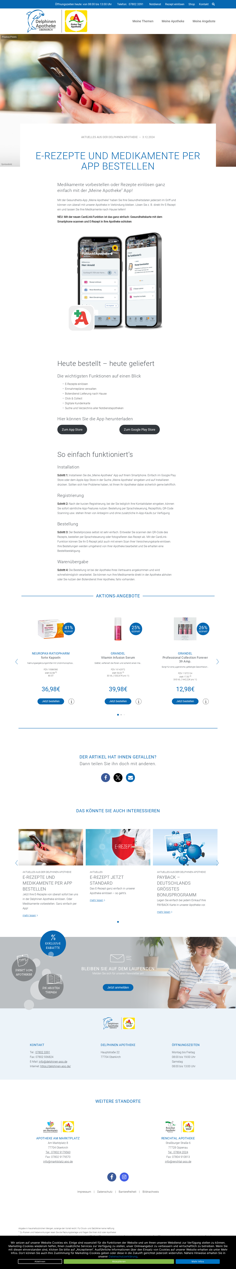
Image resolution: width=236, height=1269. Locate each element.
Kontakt (204, 4)
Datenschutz (104, 1191)
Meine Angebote (204, 21)
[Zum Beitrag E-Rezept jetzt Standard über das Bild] (118, 847)
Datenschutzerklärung (123, 1256)
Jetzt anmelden (118, 987)
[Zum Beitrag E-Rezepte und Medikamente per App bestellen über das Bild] (50, 847)
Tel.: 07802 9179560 (58, 1152)
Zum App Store (72, 429)
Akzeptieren (119, 1261)
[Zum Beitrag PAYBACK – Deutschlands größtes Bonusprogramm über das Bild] (185, 847)
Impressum (84, 1191)
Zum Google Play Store (139, 429)
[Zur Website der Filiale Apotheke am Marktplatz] (58, 1126)
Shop (191, 4)
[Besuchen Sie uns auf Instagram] (124, 1177)
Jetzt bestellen (51, 701)
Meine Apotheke (173, 21)
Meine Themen (143, 21)
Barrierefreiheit (127, 1191)
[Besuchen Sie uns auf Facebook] (111, 1177)
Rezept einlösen (174, 4)
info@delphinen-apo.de (53, 1061)
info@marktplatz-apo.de (58, 1161)
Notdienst (155, 4)
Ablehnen (40, 1261)
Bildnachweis (151, 1191)
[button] (105, 777)
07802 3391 (136, 4)
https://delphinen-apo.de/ (55, 1066)
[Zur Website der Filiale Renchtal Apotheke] (178, 1126)
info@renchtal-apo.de (178, 1161)
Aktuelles (96, 872)
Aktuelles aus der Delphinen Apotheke (109, 137)
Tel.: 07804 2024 (178, 1152)
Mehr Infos (198, 1261)
